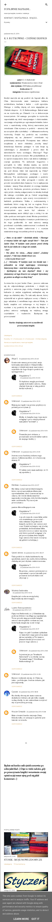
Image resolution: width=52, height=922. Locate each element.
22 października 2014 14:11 (22, 610)
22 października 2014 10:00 (30, 378)
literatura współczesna (12, 342)
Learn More (21, 918)
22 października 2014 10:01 (30, 567)
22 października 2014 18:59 (28, 692)
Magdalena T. (25, 376)
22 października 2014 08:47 (34, 553)
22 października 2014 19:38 (36, 712)
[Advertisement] (26, 804)
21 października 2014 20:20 (29, 359)
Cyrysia (15, 692)
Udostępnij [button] (8, 335)
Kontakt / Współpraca (16, 18)
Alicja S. (15, 359)
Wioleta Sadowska (20, 590)
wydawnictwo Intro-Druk (13, 346)
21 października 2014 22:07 (29, 485)
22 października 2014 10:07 (30, 513)
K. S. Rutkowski (16, 339)
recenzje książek (27, 342)
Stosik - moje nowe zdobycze (23, 859)
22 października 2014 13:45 (22, 593)
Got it (35, 918)
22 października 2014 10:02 (30, 466)
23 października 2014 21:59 (38, 651)
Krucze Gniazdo (18, 711)
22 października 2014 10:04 (30, 413)
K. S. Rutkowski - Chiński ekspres (35, 339)
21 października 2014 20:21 (30, 401)
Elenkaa (15, 485)
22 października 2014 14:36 (31, 674)
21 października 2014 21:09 (30, 452)
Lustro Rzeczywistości (21, 608)
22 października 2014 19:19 (38, 431)
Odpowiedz (17, 396)
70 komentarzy (19, 864)
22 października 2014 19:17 (29, 629)
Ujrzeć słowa (17, 553)
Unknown (16, 401)
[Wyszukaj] (46, 4)
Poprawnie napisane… (17, 9)
